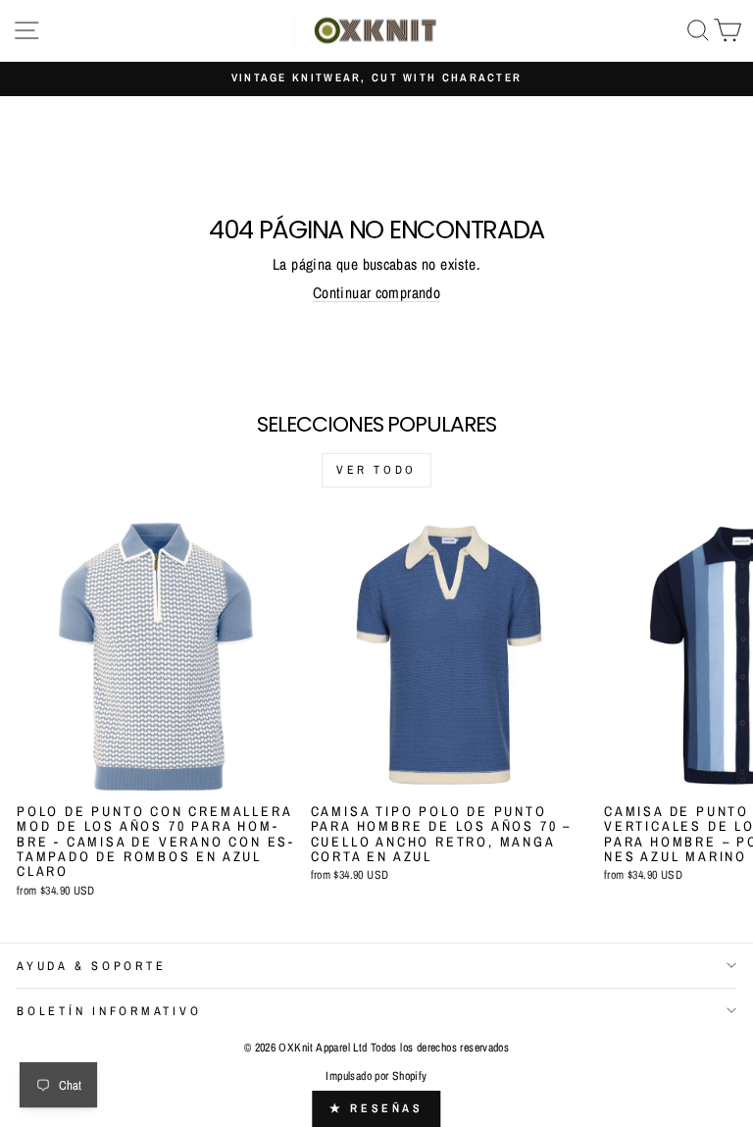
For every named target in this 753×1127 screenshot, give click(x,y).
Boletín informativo (109, 1010)
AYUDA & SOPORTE (91, 965)
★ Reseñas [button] (376, 1108)
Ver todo (376, 470)
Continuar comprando (376, 292)
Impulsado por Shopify (376, 1076)
